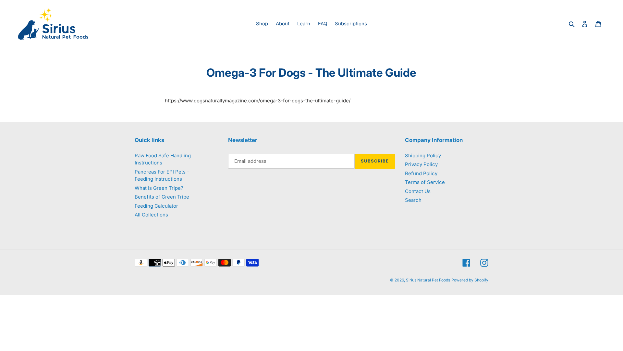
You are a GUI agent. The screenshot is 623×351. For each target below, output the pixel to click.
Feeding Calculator (156, 206)
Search (413, 200)
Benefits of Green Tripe (162, 197)
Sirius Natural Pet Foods (428, 280)
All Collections (151, 215)
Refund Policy (421, 173)
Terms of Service (425, 182)
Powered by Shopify (469, 280)
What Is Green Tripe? (159, 188)
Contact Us (418, 191)
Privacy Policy (421, 164)
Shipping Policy (423, 155)
